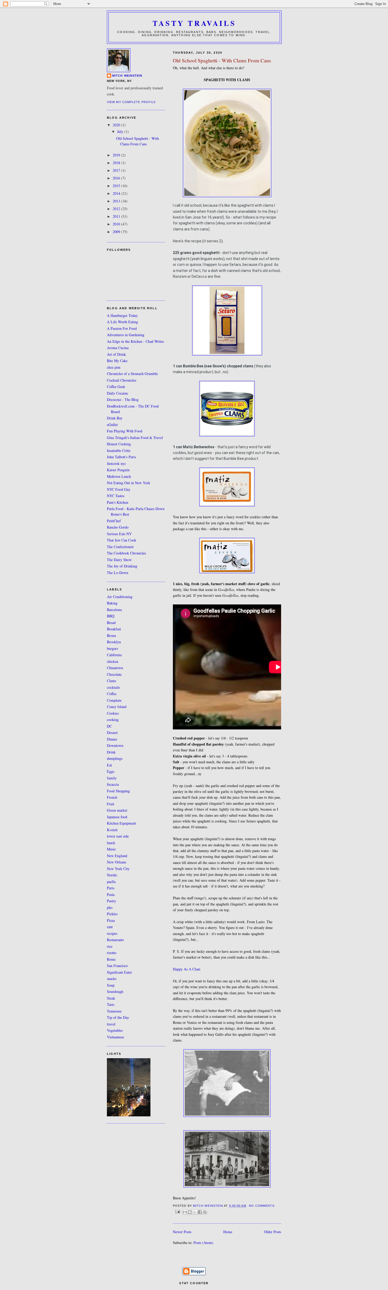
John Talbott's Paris (121, 456)
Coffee (111, 693)
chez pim (113, 367)
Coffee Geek (116, 386)
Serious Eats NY (119, 533)
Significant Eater (119, 972)
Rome (111, 959)
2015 (117, 185)
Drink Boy (114, 417)
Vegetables (115, 1030)
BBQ (110, 615)
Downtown (115, 745)
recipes (112, 933)
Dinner (112, 739)
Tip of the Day (118, 1017)
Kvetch (112, 829)
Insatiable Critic (119, 450)
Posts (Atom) (203, 1242)
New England (117, 855)
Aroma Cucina (118, 347)
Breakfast (114, 628)
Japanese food (117, 816)
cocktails (113, 687)
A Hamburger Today (122, 315)
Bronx (111, 635)
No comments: (262, 1205)
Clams (111, 680)
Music (111, 849)
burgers (112, 648)
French (112, 797)
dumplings (114, 758)
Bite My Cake (117, 360)
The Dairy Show (119, 559)
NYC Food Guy (118, 489)
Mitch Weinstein (127, 75)
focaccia (113, 784)
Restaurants (115, 939)
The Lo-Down (117, 572)
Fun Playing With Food (124, 430)
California (114, 654)
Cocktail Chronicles (121, 380)
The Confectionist (120, 546)
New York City (118, 868)
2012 (117, 208)
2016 (117, 178)
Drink (111, 752)
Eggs (110, 771)
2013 (117, 201)
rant (110, 926)
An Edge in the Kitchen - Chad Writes (135, 341)
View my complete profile (131, 102)
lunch (111, 842)
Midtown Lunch (119, 476)
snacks (111, 978)
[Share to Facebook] (199, 1212)
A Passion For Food (122, 328)
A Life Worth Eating (122, 321)
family (112, 777)
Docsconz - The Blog (123, 399)
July (120, 131)
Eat (109, 764)
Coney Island (116, 706)
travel (111, 1024)
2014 (117, 193)
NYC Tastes (115, 495)
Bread (111, 622)
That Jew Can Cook (121, 540)
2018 (117, 162)
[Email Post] (177, 1211)
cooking (113, 719)
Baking (112, 602)
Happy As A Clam (186, 969)
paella (111, 881)
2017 (117, 170)
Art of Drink (116, 354)
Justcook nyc (116, 463)
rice (109, 946)
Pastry (111, 900)
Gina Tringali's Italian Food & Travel (135, 437)
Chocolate (114, 674)
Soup (111, 985)
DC (109, 726)
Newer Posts (182, 1231)
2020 (117, 124)
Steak (111, 998)
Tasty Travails (194, 23)
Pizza (111, 920)
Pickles (112, 913)
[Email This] (184, 1212)
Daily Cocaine (117, 393)
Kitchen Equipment (121, 823)
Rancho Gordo (118, 527)
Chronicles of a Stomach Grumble (132, 373)
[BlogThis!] (189, 1212)
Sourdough (115, 991)
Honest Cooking (119, 443)
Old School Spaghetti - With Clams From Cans (222, 60)
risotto (111, 952)
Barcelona (114, 609)
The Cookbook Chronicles (126, 553)
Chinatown (115, 667)
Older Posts (272, 1231)
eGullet (112, 424)
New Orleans (116, 861)
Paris (110, 887)
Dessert (112, 732)
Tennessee (114, 1011)
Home (227, 1231)
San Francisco (117, 965)
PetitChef (114, 520)
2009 (117, 231)
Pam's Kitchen (117, 502)
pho (109, 907)
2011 (117, 216)
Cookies (113, 713)
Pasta (111, 894)
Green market (117, 810)
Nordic (112, 874)
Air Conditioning (120, 596)
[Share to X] (194, 1212)
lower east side (118, 836)
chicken (112, 661)
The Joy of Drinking (122, 565)
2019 (117, 155)
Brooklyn (114, 641)
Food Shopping (118, 790)
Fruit (110, 803)
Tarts (110, 1004)
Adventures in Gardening (125, 334)
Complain (114, 700)
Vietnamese (115, 1036)
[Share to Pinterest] (204, 1212)
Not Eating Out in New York (128, 482)
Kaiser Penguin (118, 469)
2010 (117, 223)
